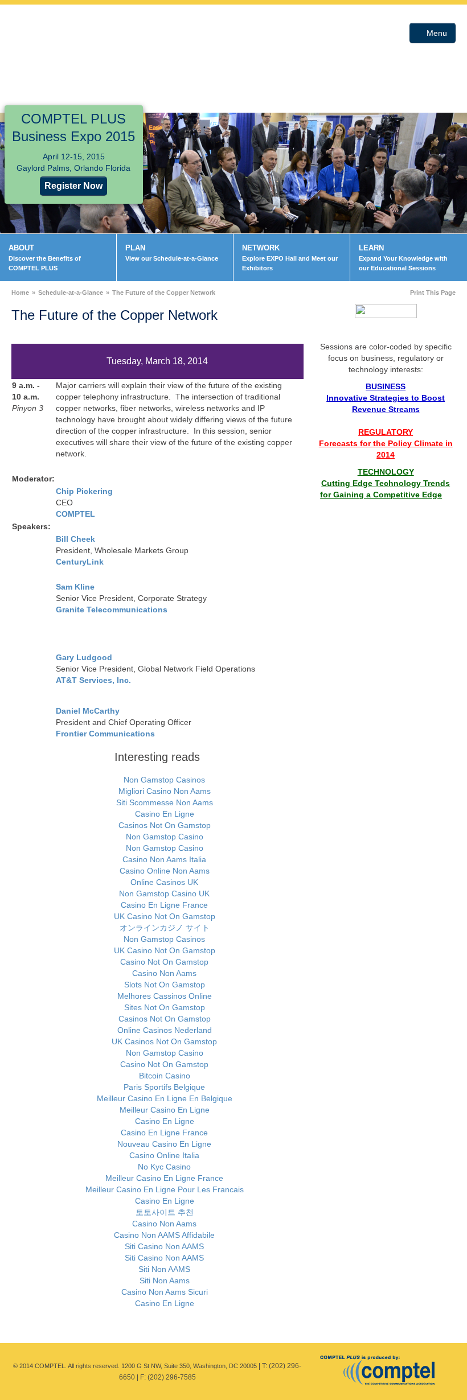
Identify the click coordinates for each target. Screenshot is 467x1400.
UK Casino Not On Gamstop (164, 916)
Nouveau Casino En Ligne (164, 1143)
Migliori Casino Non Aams (164, 791)
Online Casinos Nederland (164, 1030)
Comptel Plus (84, 33)
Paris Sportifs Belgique (164, 1087)
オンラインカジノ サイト (165, 927)
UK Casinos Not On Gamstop (164, 1041)
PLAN (171, 253)
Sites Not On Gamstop (164, 1007)
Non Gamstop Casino (164, 836)
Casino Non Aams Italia (164, 859)
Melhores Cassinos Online (164, 995)
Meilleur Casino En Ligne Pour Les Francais (164, 1189)
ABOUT (45, 257)
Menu (435, 33)
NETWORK (290, 257)
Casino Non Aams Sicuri (164, 1291)
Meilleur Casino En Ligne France (164, 1178)
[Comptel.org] (381, 1369)
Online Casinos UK (164, 882)
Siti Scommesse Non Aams (164, 802)
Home (20, 292)
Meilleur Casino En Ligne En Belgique (164, 1098)
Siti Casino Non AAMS (164, 1246)
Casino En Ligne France (164, 904)
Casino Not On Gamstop (164, 961)
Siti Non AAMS (164, 1269)
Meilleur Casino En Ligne (165, 1109)
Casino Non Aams (164, 973)
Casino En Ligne (164, 813)
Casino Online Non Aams (165, 870)
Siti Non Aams (165, 1280)
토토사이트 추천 (165, 1212)
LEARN (403, 257)
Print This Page (433, 292)
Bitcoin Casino (164, 1075)
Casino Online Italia (164, 1155)
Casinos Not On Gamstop (164, 825)
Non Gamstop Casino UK (164, 893)
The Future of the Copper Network (163, 292)
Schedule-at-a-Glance (70, 292)
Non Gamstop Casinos (164, 779)
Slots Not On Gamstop (164, 984)
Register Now (73, 186)
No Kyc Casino (164, 1166)
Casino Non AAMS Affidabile (164, 1235)
